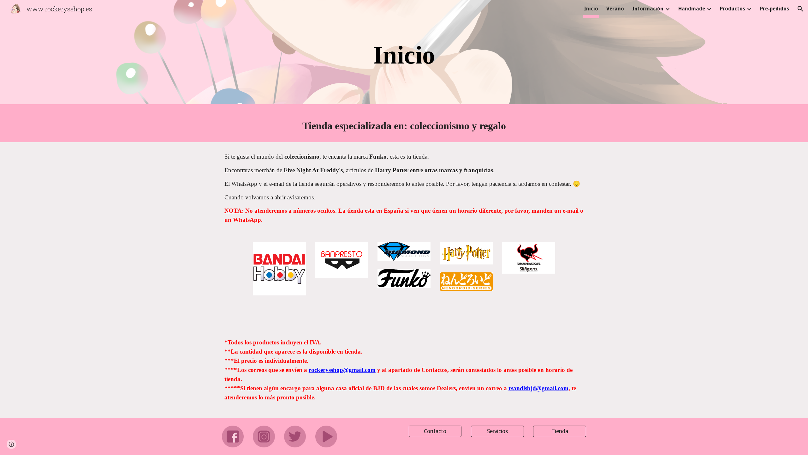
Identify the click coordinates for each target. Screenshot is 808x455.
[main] (404, 53)
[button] (800, 8)
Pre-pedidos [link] (774, 9)
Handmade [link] (691, 9)
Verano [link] (615, 9)
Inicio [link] (591, 9)
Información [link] (647, 9)
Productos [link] (732, 9)
